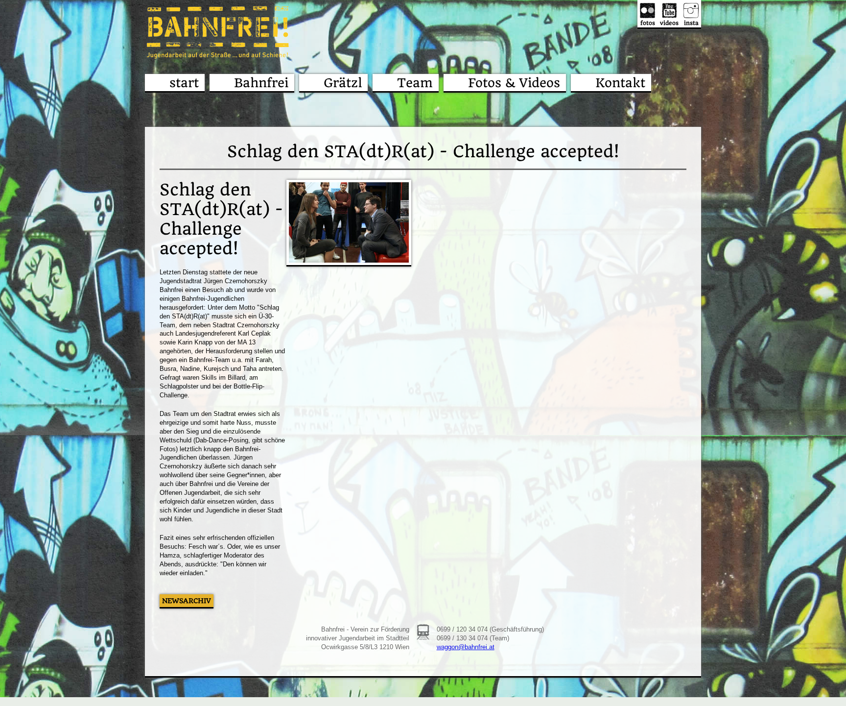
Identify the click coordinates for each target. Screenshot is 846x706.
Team (415, 82)
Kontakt (620, 82)
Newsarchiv (186, 601)
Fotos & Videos (514, 82)
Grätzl (343, 82)
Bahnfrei (261, 82)
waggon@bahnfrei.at (465, 647)
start (184, 82)
